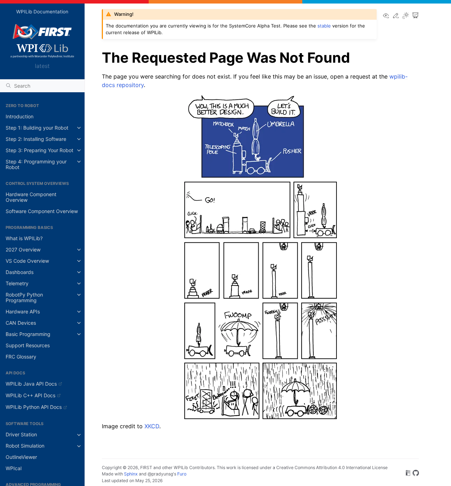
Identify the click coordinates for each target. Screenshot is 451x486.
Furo (181, 473)
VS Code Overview (27, 261)
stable (324, 26)
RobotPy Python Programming (24, 297)
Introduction (19, 116)
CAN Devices (21, 323)
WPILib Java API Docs (31, 384)
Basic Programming (28, 334)
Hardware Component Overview (31, 197)
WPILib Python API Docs (34, 407)
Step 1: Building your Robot (37, 128)
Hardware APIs (23, 311)
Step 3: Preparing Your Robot (39, 150)
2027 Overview (23, 250)
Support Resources (28, 345)
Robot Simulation (25, 446)
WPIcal (13, 469)
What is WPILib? (24, 238)
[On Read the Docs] (408, 474)
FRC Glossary (21, 357)
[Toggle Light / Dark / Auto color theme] (405, 16)
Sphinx (131, 473)
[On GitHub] (416, 474)
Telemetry (17, 283)
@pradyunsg (160, 473)
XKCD (151, 426)
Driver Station (21, 435)
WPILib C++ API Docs (30, 395)
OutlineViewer (21, 457)
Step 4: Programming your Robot (36, 164)
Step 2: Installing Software (36, 139)
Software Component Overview (42, 211)
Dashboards (19, 272)
